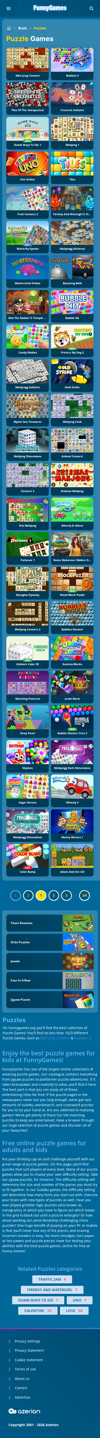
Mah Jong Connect (55, 1038)
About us (22, 1378)
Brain (22, 28)
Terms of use (25, 1369)
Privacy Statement (29, 1350)
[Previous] (15, 895)
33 (49, 1310)
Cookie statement (29, 1360)
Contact (21, 1387)
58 (80, 1310)
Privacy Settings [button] (27, 1341)
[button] (91, 8)
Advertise (22, 1397)
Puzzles (40, 28)
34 (84, 895)
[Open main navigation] (8, 8)
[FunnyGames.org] (8, 28)
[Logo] (50, 8)
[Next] (28, 895)
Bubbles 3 (82, 1038)
